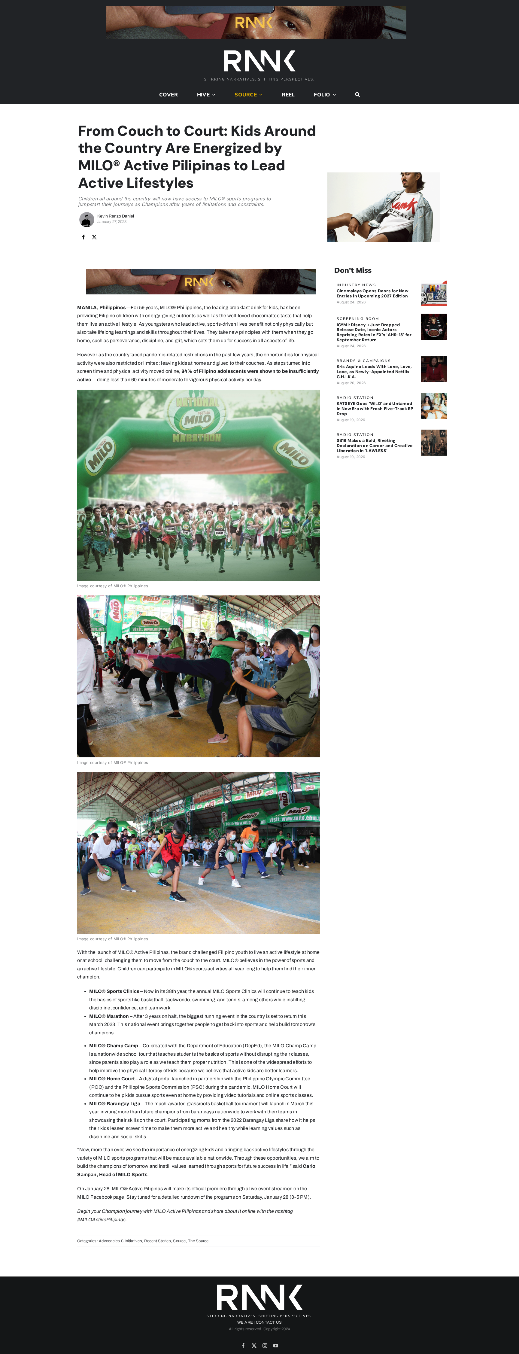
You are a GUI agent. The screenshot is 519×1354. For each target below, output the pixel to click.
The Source (198, 1241)
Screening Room (358, 318)
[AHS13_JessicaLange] (434, 315)
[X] (94, 237)
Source (179, 1241)
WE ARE (245, 1322)
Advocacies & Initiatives (120, 1241)
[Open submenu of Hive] (213, 94)
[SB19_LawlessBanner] (434, 431)
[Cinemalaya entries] (434, 282)
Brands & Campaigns (364, 360)
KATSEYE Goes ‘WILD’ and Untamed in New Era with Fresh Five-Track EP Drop (375, 408)
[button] (357, 94)
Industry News (357, 285)
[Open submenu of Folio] (333, 94)
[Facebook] (83, 237)
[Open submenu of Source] (260, 94)
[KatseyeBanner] (434, 394)
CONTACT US (269, 1322)
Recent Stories (157, 1241)
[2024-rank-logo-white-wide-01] (259, 50)
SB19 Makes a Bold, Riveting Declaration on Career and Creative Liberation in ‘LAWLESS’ (375, 445)
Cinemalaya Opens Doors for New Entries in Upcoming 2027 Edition (372, 293)
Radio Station (355, 397)
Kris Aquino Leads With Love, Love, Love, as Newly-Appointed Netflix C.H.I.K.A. (374, 371)
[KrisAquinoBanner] (434, 358)
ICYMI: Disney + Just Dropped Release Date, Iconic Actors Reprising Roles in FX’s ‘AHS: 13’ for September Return (374, 332)
